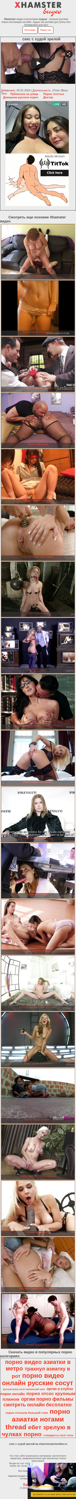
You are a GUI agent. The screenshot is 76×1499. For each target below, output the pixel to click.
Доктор (48, 97)
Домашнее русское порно (20, 97)
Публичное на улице (24, 94)
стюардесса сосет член (58, 1435)
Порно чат (45, 30)
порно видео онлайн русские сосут (37, 1379)
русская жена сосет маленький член (24, 1389)
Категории (30, 30)
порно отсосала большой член (27, 1412)
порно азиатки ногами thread (37, 1419)
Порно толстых (53, 94)
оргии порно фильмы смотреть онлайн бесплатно (38, 1401)
